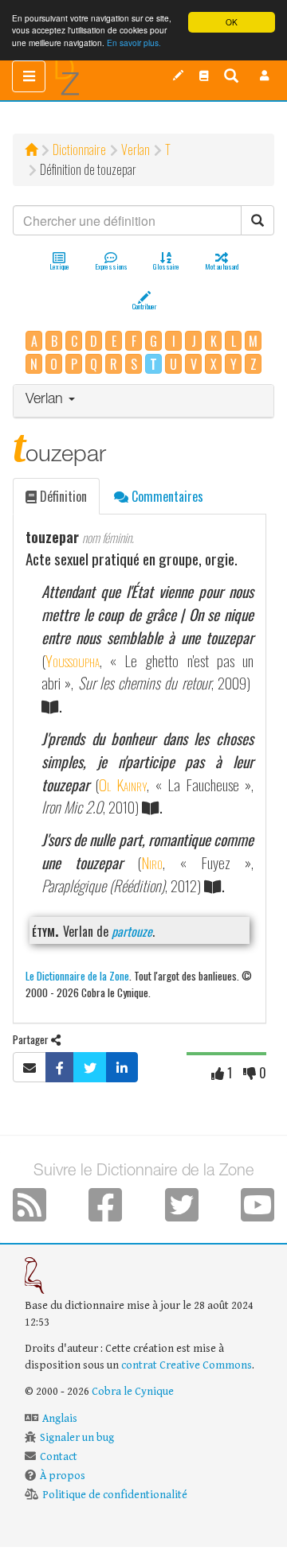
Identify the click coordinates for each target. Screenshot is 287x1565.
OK (232, 22)
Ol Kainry (123, 784)
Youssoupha (72, 660)
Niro (152, 862)
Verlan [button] (46, 400)
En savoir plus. (134, 43)
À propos (62, 1476)
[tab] (143, 401)
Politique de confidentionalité (114, 1495)
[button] (264, 75)
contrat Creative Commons (186, 1365)
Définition (62, 496)
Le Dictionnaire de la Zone (77, 975)
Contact (58, 1456)
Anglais (59, 1418)
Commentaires (165, 496)
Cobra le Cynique (133, 1391)
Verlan (135, 149)
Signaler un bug (77, 1437)
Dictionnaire (79, 149)
